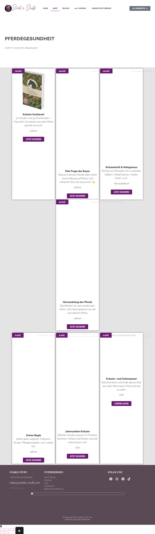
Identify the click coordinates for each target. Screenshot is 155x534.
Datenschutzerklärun (53, 489)
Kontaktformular (17, 488)
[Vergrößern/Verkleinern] (2, 530)
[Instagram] (117, 479)
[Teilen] (11, 530)
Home (45, 8)
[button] (80, 8)
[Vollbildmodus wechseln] (7, 530)
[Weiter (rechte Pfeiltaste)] (7, 533)
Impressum (49, 486)
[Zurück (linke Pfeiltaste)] (2, 533)
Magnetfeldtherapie (101, 8)
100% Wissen (80, 8)
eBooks (66, 8)
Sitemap (47, 480)
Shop (55, 8)
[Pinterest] (123, 479)
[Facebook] (111, 479)
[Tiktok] (129, 479)
